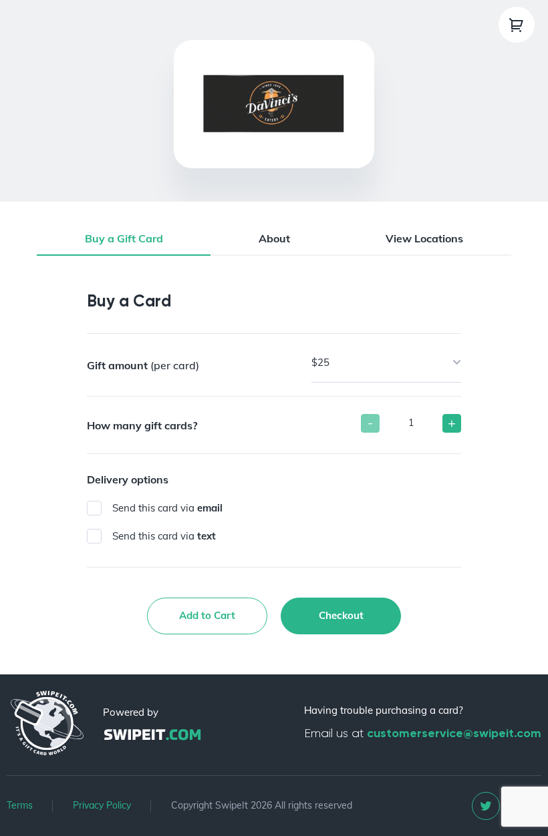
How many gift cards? (142, 425)
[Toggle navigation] (517, 25)
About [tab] (274, 238)
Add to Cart (207, 615)
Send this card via (167, 507)
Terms (20, 805)
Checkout (341, 615)
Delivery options (127, 479)
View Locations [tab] (424, 238)
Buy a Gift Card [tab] (124, 238)
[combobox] (386, 363)
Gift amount (143, 365)
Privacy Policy (102, 805)
